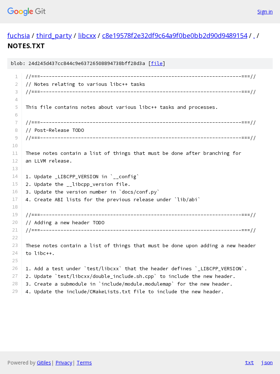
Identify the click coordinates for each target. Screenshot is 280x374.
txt (249, 362)
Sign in (265, 11)
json (267, 362)
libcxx (87, 35)
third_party (54, 35)
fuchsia (18, 35)
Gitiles (44, 362)
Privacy (63, 362)
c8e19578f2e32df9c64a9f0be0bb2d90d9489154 (174, 35)
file (157, 63)
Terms (84, 362)
